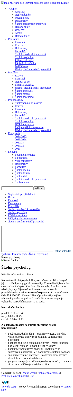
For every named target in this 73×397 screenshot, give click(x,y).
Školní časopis (22, 93)
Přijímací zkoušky (24, 60)
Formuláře (20, 51)
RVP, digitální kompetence (29, 127)
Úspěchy (19, 29)
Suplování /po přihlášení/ (28, 102)
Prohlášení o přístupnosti (14, 376)
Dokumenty (21, 20)
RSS (32, 376)
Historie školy (22, 26)
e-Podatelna (21, 157)
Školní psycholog (24, 57)
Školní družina (23, 173)
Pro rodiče (13, 39)
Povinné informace (25, 154)
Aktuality (20, 11)
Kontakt (12, 151)
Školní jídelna (22, 169)
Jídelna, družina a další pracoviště (33, 69)
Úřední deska (22, 17)
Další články (21, 66)
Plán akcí (20, 42)
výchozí (5, 254)
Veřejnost (13, 8)
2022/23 (19, 142)
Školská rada (22, 182)
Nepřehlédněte (23, 14)
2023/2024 (20, 139)
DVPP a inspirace (24, 124)
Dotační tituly (22, 36)
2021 (17, 148)
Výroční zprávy (23, 160)
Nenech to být (22, 81)
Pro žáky (13, 72)
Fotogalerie (14, 133)
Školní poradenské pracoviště (30, 23)
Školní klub (21, 176)
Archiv (18, 32)
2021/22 (19, 145)
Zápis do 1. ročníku (25, 63)
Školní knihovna (24, 90)
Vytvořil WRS (9, 386)
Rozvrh (19, 45)
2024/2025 (20, 136)
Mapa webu (29, 372)
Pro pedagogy (15, 99)
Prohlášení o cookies (49, 372)
